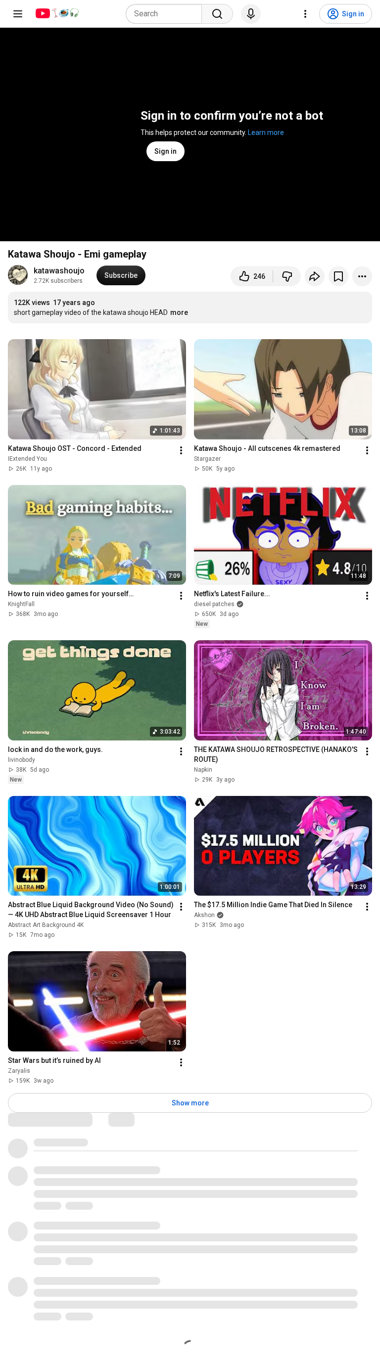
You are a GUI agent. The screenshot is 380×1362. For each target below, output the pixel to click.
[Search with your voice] (251, 14)
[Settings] (305, 14)
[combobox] (166, 14)
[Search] (217, 14)
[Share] (315, 276)
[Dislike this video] (287, 276)
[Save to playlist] (338, 276)
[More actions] (362, 276)
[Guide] (18, 14)
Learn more (266, 132)
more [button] (179, 312)
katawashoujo (59, 270)
